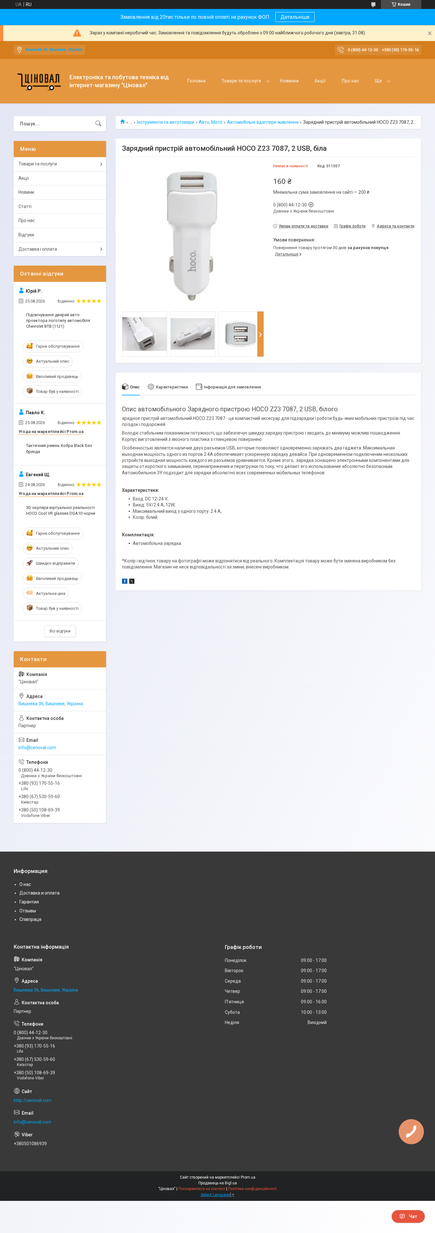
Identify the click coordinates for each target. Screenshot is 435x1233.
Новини (26, 192)
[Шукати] (98, 123)
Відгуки (26, 234)
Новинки (289, 80)
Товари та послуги (241, 80)
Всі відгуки (60, 631)
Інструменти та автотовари (165, 122)
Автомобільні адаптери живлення (263, 122)
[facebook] (124, 582)
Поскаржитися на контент (201, 1189)
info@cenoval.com (37, 747)
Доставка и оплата (39, 892)
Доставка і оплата (37, 249)
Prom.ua (248, 1177)
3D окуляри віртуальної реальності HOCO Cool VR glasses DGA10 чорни (60, 510)
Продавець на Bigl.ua (217, 1183)
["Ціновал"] (39, 81)
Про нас (350, 80)
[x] (131, 582)
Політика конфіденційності (252, 1189)
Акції (320, 80)
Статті (25, 206)
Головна (196, 80)
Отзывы (27, 910)
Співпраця (30, 919)
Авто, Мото (210, 122)
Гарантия (29, 901)
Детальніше (295, 17)
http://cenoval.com (33, 1100)
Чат (413, 1216)
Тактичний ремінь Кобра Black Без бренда (59, 448)
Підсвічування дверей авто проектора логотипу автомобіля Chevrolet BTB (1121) (58, 320)
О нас (25, 884)
